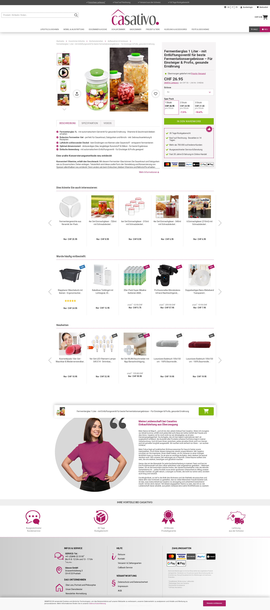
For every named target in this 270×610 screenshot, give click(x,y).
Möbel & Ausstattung (73, 29)
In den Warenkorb (189, 121)
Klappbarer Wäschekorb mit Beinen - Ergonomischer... (70, 291)
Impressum (123, 586)
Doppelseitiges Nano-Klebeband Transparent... (199, 291)
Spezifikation (90, 123)
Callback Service (125, 567)
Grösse (167, 87)
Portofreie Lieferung (96, 2)
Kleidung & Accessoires (175, 29)
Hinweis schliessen (214, 603)
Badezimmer (135, 29)
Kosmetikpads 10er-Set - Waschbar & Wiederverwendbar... (70, 360)
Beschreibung (67, 123)
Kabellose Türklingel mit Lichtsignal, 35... (102, 291)
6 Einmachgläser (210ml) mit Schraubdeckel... (199, 222)
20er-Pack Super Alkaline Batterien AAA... (135, 291)
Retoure (121, 554)
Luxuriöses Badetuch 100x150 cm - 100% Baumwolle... (167, 360)
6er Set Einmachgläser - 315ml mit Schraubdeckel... (135, 222)
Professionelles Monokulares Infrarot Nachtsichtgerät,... (167, 291)
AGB (120, 591)
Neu (266, 29)
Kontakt (121, 559)
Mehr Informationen (148, 172)
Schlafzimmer (118, 29)
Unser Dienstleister (74, 589)
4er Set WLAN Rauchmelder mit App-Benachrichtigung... (135, 360)
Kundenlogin (247, 7)
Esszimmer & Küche (98, 29)
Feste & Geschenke (200, 29)
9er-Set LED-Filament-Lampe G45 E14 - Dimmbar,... (103, 360)
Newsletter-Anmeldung (76, 593)
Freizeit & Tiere (153, 29)
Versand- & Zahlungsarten (129, 563)
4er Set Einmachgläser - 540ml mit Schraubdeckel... (167, 222)
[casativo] (135, 17)
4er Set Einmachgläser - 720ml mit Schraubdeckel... (102, 222)
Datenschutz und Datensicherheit (133, 582)
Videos (108, 123)
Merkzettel (263, 7)
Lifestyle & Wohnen (49, 29)
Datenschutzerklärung (97, 603)
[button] (65, 109)
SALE (255, 29)
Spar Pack (169, 99)
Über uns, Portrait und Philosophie (81, 585)
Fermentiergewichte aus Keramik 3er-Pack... (70, 222)
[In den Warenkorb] (206, 411)
